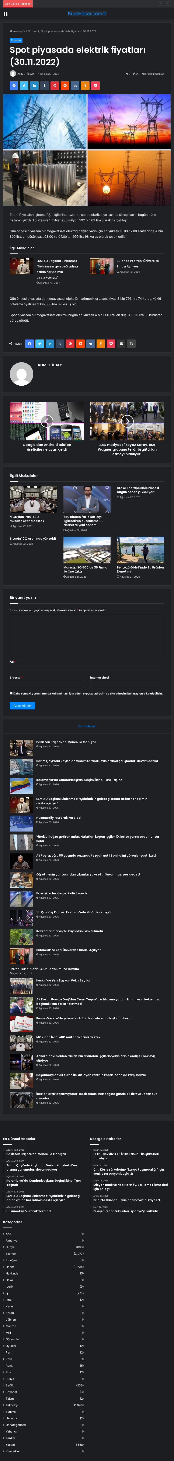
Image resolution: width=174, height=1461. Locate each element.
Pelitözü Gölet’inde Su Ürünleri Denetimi (140, 569)
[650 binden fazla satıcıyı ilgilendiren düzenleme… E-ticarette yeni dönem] (87, 499)
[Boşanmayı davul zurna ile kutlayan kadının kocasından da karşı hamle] (21, 1081)
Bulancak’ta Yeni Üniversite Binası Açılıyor (68, 950)
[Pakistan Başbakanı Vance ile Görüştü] (21, 748)
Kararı (10, 1313)
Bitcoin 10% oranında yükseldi (33, 538)
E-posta (16, 677)
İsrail (9, 1299)
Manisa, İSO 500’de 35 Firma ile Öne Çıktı (85, 569)
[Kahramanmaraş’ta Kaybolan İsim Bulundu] (21, 937)
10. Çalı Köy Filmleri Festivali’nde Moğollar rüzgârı (74, 912)
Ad (13, 661)
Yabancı (11, 1431)
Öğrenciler (13, 1339)
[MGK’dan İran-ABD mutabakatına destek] (33, 499)
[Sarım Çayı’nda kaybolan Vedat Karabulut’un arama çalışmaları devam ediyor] (21, 767)
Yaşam (10, 1444)
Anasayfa (18, 31)
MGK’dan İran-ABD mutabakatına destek (27, 519)
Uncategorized (16, 1425)
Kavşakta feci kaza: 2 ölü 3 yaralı (61, 893)
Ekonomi (33, 31)
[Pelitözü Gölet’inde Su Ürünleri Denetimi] (140, 550)
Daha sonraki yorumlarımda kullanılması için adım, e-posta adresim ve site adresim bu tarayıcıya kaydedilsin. (88, 693)
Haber (10, 1267)
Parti (9, 1352)
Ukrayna (11, 1418)
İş (7, 1293)
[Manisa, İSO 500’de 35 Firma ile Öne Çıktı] (87, 550)
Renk (9, 1365)
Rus (8, 1372)
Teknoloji (12, 1405)
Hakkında (12, 1273)
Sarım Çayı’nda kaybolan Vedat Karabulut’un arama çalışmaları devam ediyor (97, 761)
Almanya (12, 1240)
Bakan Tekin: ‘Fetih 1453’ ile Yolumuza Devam (44, 969)
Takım (10, 1398)
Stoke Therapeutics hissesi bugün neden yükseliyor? (138, 490)
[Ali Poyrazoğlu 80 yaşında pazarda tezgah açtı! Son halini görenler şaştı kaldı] (21, 861)
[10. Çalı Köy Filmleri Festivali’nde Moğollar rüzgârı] (21, 918)
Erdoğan (11, 1260)
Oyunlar (11, 1346)
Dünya (10, 1247)
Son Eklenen (87, 726)
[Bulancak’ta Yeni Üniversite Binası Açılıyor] (102, 266)
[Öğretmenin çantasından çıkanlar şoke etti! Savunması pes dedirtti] (21, 880)
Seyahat (11, 1392)
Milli (8, 1332)
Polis (9, 1359)
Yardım (10, 1438)
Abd (8, 1234)
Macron (11, 1326)
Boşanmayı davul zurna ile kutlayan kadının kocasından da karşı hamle (91, 1075)
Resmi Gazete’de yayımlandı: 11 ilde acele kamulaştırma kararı (84, 1018)
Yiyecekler (13, 1451)
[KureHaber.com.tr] (87, 13)
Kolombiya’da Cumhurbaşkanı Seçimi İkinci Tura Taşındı (70, 3)
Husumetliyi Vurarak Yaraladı (58, 818)
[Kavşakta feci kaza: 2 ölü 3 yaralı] (21, 899)
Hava (9, 1280)
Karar (9, 1306)
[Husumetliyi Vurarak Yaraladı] (21, 824)
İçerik (9, 1286)
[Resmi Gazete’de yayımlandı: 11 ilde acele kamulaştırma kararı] (21, 1024)
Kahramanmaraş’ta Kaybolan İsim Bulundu (69, 931)
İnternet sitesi (99, 677)
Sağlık (10, 1385)
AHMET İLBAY (26, 73)
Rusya (10, 1378)
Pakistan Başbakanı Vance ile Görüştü (66, 742)
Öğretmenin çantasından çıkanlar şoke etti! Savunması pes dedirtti (88, 874)
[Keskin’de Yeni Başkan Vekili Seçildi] (21, 986)
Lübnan (11, 1319)
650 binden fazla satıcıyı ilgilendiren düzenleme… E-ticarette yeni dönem (84, 521)
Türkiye (11, 1411)
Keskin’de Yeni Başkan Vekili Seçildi (63, 980)
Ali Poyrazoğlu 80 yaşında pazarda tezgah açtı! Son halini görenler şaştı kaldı (96, 855)
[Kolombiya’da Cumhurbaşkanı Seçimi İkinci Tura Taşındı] (21, 786)
